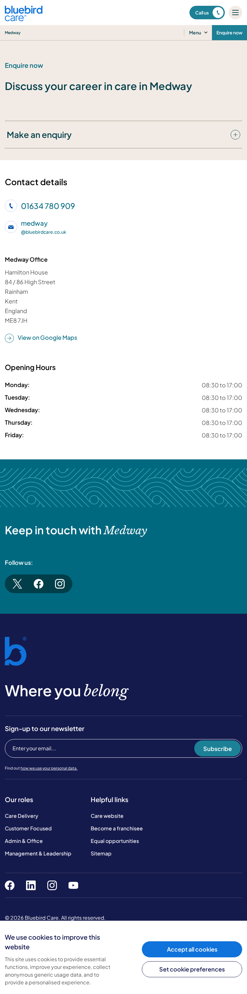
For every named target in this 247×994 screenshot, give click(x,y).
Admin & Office (24, 840)
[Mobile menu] (235, 12)
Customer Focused (28, 828)
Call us (202, 12)
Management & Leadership (38, 853)
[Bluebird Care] (23, 19)
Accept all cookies (192, 949)
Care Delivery (21, 815)
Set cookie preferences (192, 969)
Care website (107, 815)
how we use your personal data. (49, 768)
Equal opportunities (115, 840)
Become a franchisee (117, 828)
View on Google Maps (47, 337)
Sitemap (101, 853)
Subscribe (217, 748)
